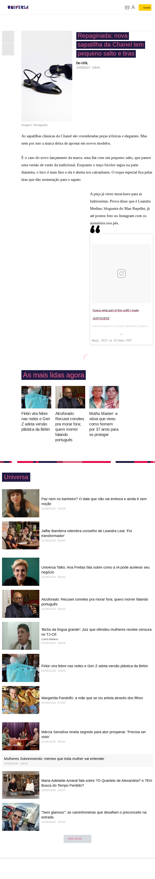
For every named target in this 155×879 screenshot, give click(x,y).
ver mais (75, 838)
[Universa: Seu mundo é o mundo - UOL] (18, 7)
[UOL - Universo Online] (31, 7)
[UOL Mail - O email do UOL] (127, 7)
